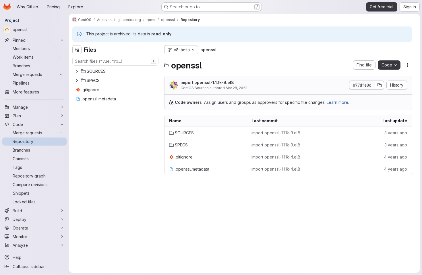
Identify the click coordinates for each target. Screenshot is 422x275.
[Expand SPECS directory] (76, 80)
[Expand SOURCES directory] (76, 71)
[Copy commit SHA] (379, 85)
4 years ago (395, 156)
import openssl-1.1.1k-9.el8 (207, 82)
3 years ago (395, 132)
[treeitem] (115, 71)
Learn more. (338, 102)
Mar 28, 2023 (236, 88)
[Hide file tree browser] (77, 49)
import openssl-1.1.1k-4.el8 (275, 156)
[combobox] (115, 61)
